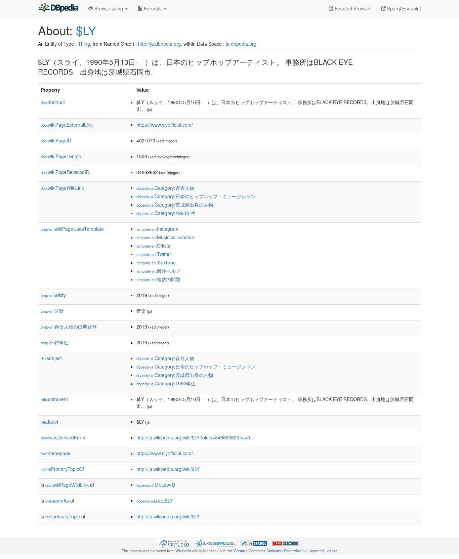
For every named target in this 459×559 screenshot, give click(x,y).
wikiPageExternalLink (67, 124)
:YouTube (156, 262)
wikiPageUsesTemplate (72, 228)
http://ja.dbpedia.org (159, 43)
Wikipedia (183, 550)
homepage (56, 453)
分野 (52, 310)
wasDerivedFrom (63, 437)
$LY (86, 30)
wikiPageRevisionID (65, 172)
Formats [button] (152, 8)
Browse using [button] (108, 8)
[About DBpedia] (58, 8)
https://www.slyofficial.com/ (164, 124)
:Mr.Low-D (155, 484)
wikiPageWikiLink (62, 187)
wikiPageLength (61, 156)
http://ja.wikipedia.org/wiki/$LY (168, 469)
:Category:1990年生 (166, 213)
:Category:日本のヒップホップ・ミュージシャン (195, 196)
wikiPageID (56, 140)
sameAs (57, 500)
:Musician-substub (165, 237)
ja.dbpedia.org (241, 43)
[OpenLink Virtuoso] (174, 542)
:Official (153, 245)
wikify (53, 295)
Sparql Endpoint (403, 8)
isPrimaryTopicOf (62, 469)
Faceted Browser (352, 8)
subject (51, 358)
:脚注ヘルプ (158, 270)
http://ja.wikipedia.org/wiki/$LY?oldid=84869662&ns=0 (193, 437)
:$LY (154, 500)
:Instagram (157, 228)
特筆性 (55, 342)
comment (54, 399)
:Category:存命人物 (165, 187)
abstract (53, 102)
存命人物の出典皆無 (69, 326)
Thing (84, 43)
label (49, 421)
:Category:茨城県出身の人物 (174, 204)
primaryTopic (62, 516)
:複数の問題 (158, 279)
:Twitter (153, 254)
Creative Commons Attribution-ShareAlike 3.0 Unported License (285, 550)
